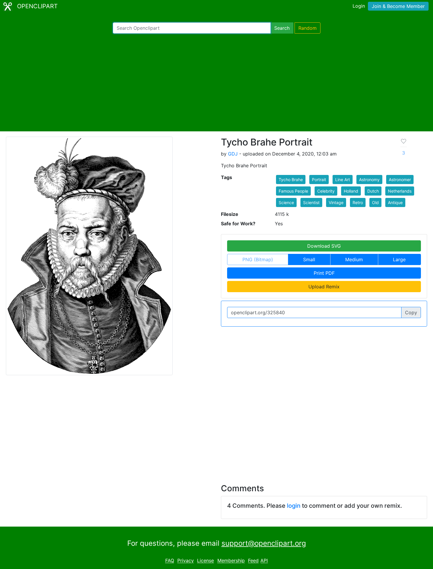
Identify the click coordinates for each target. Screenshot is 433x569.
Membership (231, 561)
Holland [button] (351, 190)
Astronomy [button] (369, 179)
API (264, 561)
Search (282, 28)
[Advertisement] (216, 82)
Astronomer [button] (400, 179)
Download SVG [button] (324, 246)
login (293, 505)
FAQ (169, 561)
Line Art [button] (342, 179)
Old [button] (375, 202)
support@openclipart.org (264, 543)
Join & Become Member (398, 6)
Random (307, 28)
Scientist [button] (311, 202)
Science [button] (286, 202)
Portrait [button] (319, 179)
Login (359, 6)
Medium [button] (354, 259)
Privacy (185, 561)
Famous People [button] (293, 190)
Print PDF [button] (324, 273)
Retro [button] (358, 202)
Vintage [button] (336, 202)
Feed (253, 561)
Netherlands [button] (399, 190)
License (205, 561)
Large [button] (399, 259)
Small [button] (309, 259)
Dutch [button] (373, 190)
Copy (411, 312)
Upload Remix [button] (324, 287)
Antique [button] (395, 202)
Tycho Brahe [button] (291, 179)
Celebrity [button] (326, 190)
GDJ (233, 154)
